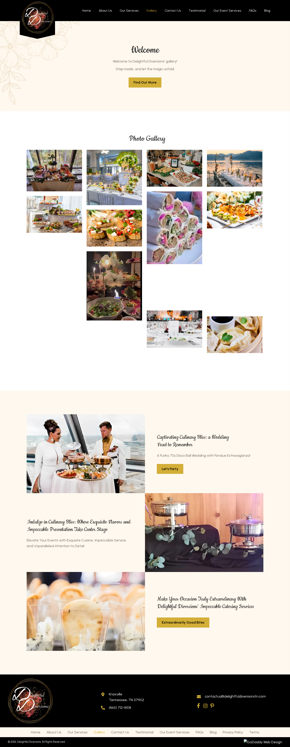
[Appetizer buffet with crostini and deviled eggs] (174, 168)
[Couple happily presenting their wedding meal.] (54, 304)
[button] (198, 705)
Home (35, 732)
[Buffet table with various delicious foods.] (174, 287)
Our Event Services (175, 732)
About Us (54, 732)
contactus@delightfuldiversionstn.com (235, 696)
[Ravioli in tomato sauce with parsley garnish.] (114, 343)
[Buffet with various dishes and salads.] (54, 214)
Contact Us (120, 732)
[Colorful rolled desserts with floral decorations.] (174, 227)
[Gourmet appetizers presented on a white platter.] (234, 209)
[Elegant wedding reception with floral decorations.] (114, 177)
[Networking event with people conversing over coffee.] (234, 293)
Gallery (99, 732)
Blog (213, 732)
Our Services (77, 732)
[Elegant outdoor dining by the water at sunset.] (234, 168)
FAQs (200, 732)
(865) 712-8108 (120, 707)
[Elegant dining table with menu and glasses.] (174, 329)
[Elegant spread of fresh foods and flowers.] (114, 285)
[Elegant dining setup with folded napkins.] (234, 251)
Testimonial (144, 732)
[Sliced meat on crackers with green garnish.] (54, 255)
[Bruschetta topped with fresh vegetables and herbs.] (114, 228)
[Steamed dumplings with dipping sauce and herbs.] (234, 334)
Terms (254, 732)
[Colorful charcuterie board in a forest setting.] (54, 170)
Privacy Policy (233, 732)
